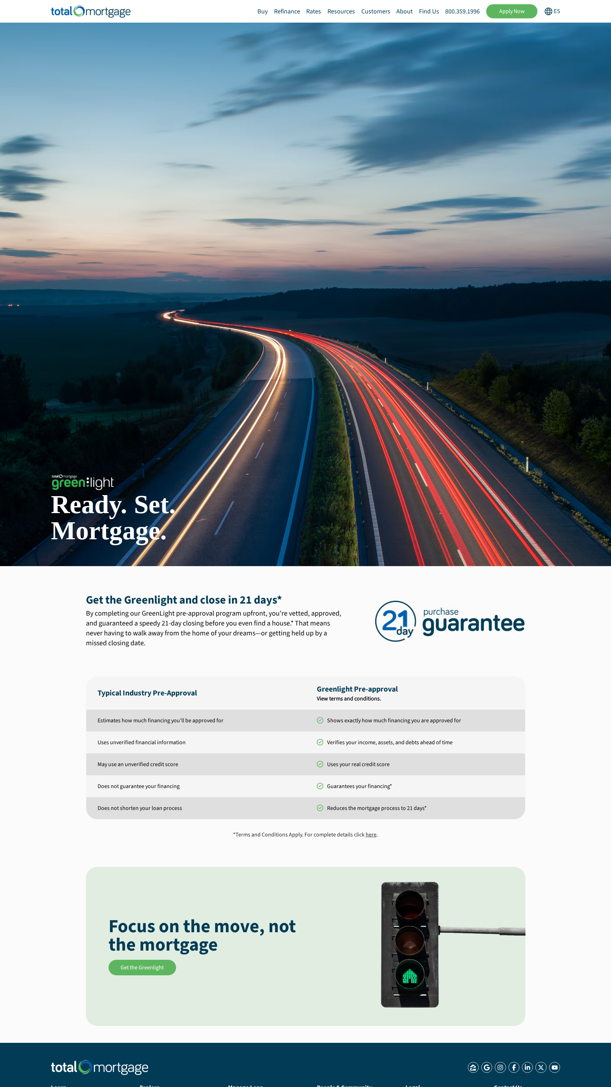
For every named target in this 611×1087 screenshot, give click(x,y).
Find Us (429, 11)
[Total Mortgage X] (540, 1067)
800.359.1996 (462, 11)
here (371, 835)
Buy (262, 11)
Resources (341, 11)
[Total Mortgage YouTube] (554, 1067)
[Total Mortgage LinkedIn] (527, 1067)
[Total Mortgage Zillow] (473, 1067)
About (404, 11)
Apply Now (512, 11)
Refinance (287, 11)
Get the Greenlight (142, 967)
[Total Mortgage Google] (486, 1067)
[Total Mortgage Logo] (99, 1067)
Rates (313, 11)
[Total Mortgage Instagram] (500, 1067)
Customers (375, 11)
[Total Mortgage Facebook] (513, 1067)
